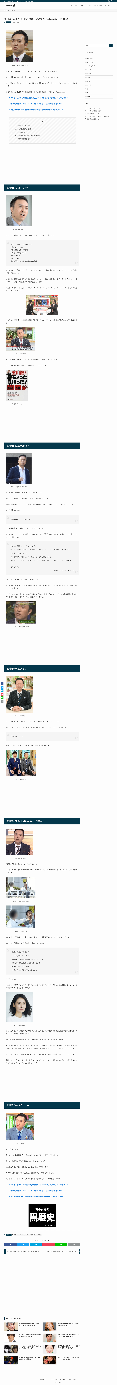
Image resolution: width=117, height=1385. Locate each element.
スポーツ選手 (91, 66)
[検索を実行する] (111, 45)
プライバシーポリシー (52, 1379)
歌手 (88, 89)
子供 (23, 1235)
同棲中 (15, 1235)
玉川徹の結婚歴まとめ (23, 138)
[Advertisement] (42, 163)
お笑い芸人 (90, 62)
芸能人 (89, 96)
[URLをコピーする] (74, 1244)
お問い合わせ (63, 1379)
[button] (10, 1244)
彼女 (27, 1235)
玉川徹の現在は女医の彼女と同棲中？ (28, 135)
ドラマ (89, 70)
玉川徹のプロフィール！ (23, 125)
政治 (88, 81)
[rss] (109, 1)
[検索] (111, 1)
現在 (35, 1235)
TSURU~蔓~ (10, 5)
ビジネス (8, 22)
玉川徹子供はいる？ (22, 132)
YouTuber (90, 58)
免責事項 (42, 1379)
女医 (20, 1235)
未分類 (89, 85)
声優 (88, 77)
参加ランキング (73, 1379)
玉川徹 (31, 1235)
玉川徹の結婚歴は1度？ (23, 129)
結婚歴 (39, 1235)
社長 (88, 93)
